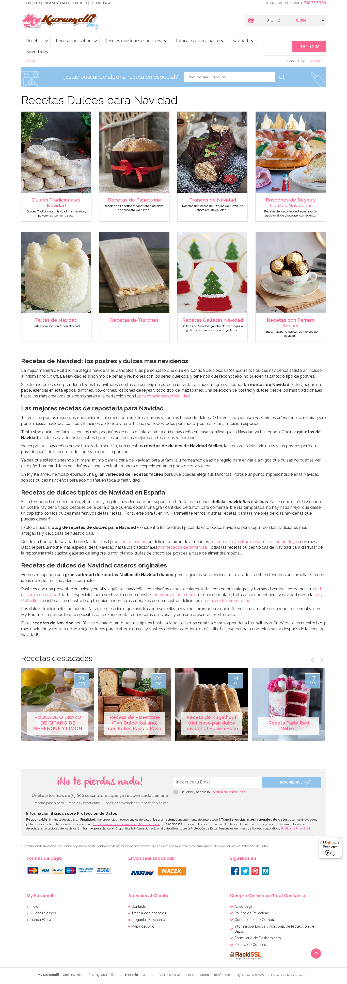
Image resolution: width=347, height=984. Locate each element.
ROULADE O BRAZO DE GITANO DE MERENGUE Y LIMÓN (57, 722)
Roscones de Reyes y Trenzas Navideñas (291, 202)
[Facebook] (235, 871)
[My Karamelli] (61, 21)
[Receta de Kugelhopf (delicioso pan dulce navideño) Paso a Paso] (211, 704)
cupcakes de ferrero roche (225, 600)
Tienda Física (100, 3)
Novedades (37, 51)
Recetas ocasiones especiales (133, 40)
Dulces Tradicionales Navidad (56, 202)
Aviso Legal (244, 906)
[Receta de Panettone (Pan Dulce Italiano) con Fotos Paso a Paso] (134, 704)
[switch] (330, 853)
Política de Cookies (250, 945)
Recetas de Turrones (134, 320)
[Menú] (339, 840)
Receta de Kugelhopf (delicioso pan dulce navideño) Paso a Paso (211, 722)
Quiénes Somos (57, 3)
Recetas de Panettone (134, 200)
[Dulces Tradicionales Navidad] (56, 151)
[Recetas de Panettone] (134, 151)
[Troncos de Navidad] (212, 151)
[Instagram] (265, 871)
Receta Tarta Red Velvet (288, 725)
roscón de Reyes (283, 541)
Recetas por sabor (73, 40)
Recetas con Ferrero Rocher (291, 322)
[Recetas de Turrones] (134, 272)
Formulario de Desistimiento (257, 938)
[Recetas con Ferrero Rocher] (291, 272)
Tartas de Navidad (56, 320)
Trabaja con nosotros (148, 913)
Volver (30, 61)
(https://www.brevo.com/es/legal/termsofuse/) (126, 824)
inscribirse (291, 782)
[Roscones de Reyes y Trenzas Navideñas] (291, 151)
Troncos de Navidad (212, 200)
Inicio (27, 3)
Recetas (34, 40)
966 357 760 (314, 3)
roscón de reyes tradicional (236, 541)
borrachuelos (133, 541)
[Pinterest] (255, 871)
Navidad (240, 40)
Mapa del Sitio (142, 926)
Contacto (79, 3)
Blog (38, 3)
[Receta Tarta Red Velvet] (288, 704)
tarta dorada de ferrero (173, 594)
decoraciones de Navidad (166, 396)
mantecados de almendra (182, 547)
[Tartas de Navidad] (56, 272)
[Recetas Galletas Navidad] (212, 272)
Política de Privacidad (228, 792)
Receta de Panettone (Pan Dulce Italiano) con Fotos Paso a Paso (134, 722)
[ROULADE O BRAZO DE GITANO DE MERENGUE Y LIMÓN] (57, 704)
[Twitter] (245, 871)
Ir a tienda (308, 46)
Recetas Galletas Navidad (212, 320)
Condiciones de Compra (254, 920)
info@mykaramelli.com (104, 975)
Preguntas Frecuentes (149, 920)
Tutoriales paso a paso (196, 40)
